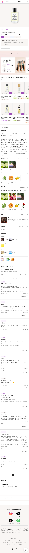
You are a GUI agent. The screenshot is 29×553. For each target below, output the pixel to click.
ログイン (19, 1)
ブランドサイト (21, 540)
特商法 (25, 542)
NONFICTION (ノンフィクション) (8, 32)
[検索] (23, 1)
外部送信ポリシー (19, 542)
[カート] (27, 2)
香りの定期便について (9, 540)
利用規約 (4, 542)
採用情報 (20, 544)
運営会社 (8, 544)
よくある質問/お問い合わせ (15, 538)
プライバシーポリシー (11, 542)
